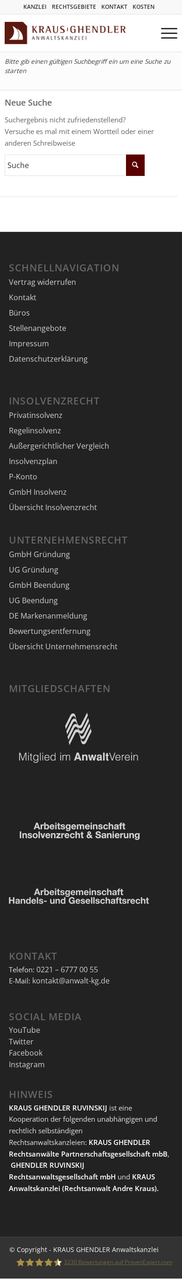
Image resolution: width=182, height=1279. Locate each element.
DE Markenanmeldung (48, 616)
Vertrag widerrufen (42, 282)
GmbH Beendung (39, 585)
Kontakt (22, 297)
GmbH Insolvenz (38, 492)
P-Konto (23, 476)
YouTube (24, 1030)
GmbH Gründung (39, 554)
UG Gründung (33, 570)
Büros (19, 313)
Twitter (21, 1042)
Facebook (25, 1053)
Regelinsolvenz (35, 430)
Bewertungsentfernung (50, 631)
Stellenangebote (37, 328)
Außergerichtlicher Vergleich (59, 446)
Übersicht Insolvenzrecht (53, 507)
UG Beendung (33, 600)
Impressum (29, 343)
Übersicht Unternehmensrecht (63, 646)
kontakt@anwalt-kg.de (71, 981)
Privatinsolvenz (36, 415)
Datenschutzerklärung (48, 359)
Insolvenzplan (33, 461)
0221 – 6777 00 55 (67, 969)
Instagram (27, 1064)
